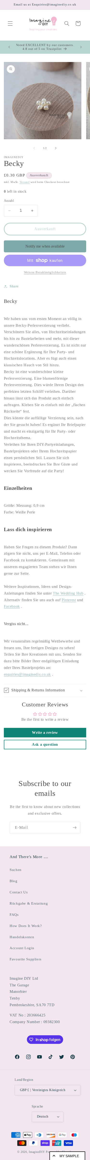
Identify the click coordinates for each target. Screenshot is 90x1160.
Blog (14, 881)
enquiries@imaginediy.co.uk (27, 674)
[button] (10, 23)
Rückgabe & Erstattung (29, 903)
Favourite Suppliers (26, 959)
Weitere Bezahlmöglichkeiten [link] (45, 272)
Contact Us (19, 892)
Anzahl (9, 200)
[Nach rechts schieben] (56, 148)
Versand (25, 182)
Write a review (45, 732)
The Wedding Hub (68, 593)
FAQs (14, 915)
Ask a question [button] (45, 744)
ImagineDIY (37, 1151)
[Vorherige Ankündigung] (9, 47)
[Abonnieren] (74, 828)
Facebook (12, 606)
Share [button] (14, 286)
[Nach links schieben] (34, 148)
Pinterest (69, 600)
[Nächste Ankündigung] (81, 47)
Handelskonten (22, 937)
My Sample (69, 1156)
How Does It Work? (26, 926)
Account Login (22, 948)
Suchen (16, 870)
